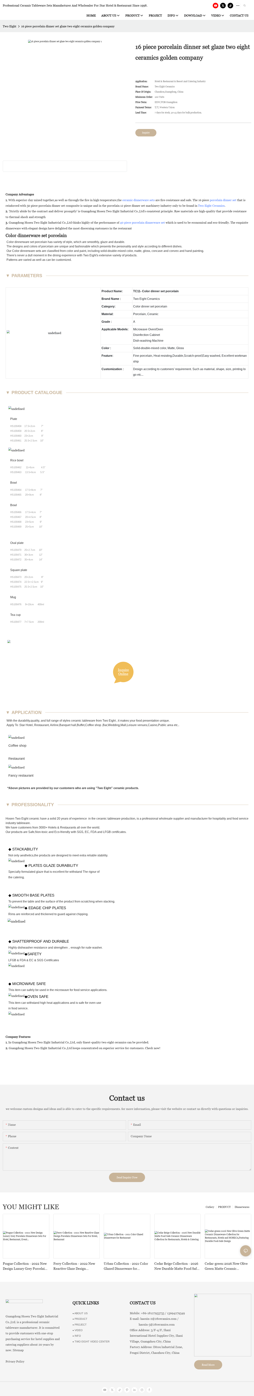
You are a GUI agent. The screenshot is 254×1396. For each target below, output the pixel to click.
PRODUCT (224, 1206)
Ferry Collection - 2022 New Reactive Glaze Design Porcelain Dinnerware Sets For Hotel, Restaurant (75, 1266)
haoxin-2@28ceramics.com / (159, 1319)
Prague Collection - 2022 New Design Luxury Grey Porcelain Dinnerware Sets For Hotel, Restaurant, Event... (25, 1266)
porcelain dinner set (223, 200)
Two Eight (9, 26)
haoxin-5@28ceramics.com (152, 1324)
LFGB (107, 832)
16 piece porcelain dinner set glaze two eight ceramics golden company (68, 26)
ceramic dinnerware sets (138, 200)
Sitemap (18, 1350)
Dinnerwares (242, 1206)
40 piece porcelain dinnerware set (142, 222)
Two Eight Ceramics (211, 205)
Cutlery (210, 1206)
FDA (94, 832)
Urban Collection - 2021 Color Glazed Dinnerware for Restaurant (126, 1266)
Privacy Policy (15, 1361)
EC (86, 832)
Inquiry (146, 132)
